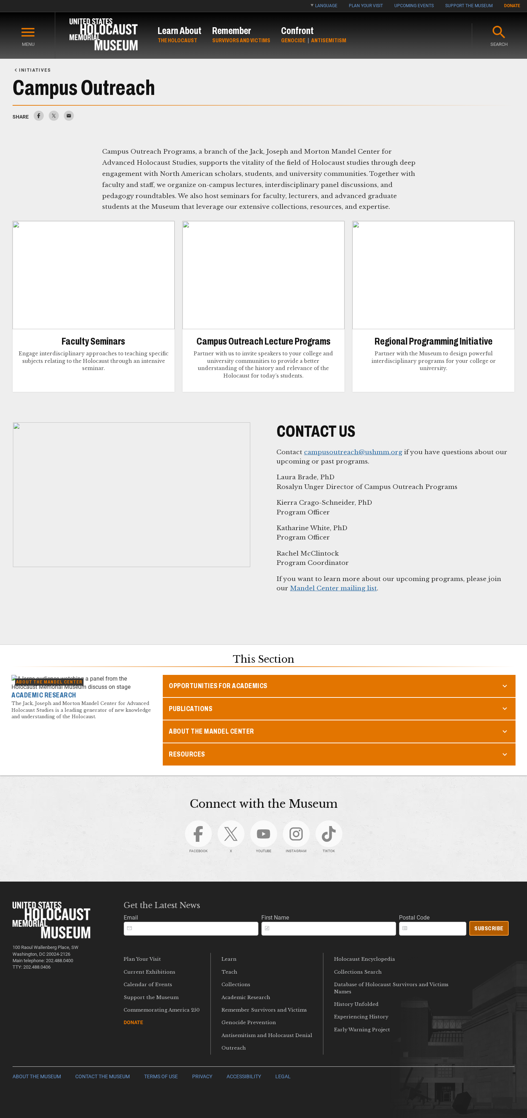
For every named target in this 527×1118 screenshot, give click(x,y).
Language (326, 5)
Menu (28, 44)
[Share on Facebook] (39, 118)
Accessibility (244, 1077)
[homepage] (103, 35)
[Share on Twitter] (54, 118)
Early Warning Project (362, 1030)
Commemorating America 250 (162, 1010)
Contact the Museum (102, 1077)
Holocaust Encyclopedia (364, 959)
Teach (229, 972)
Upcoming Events (414, 5)
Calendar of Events (148, 985)
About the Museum (37, 1077)
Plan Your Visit (366, 5)
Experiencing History (361, 1017)
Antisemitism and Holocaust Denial (267, 1035)
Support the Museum (469, 5)
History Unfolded (356, 1004)
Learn (229, 959)
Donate (512, 5)
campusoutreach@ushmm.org (353, 452)
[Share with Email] (69, 118)
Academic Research (246, 997)
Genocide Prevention (249, 1022)
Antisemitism (328, 40)
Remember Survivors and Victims (264, 1010)
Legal (283, 1077)
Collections (236, 985)
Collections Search (358, 972)
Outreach (234, 1048)
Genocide (293, 40)
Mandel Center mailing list (333, 588)
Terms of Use (161, 1077)
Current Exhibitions (149, 972)
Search (499, 44)
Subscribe (489, 928)
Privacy (202, 1077)
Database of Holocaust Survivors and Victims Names (391, 988)
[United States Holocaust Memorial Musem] (51, 936)
